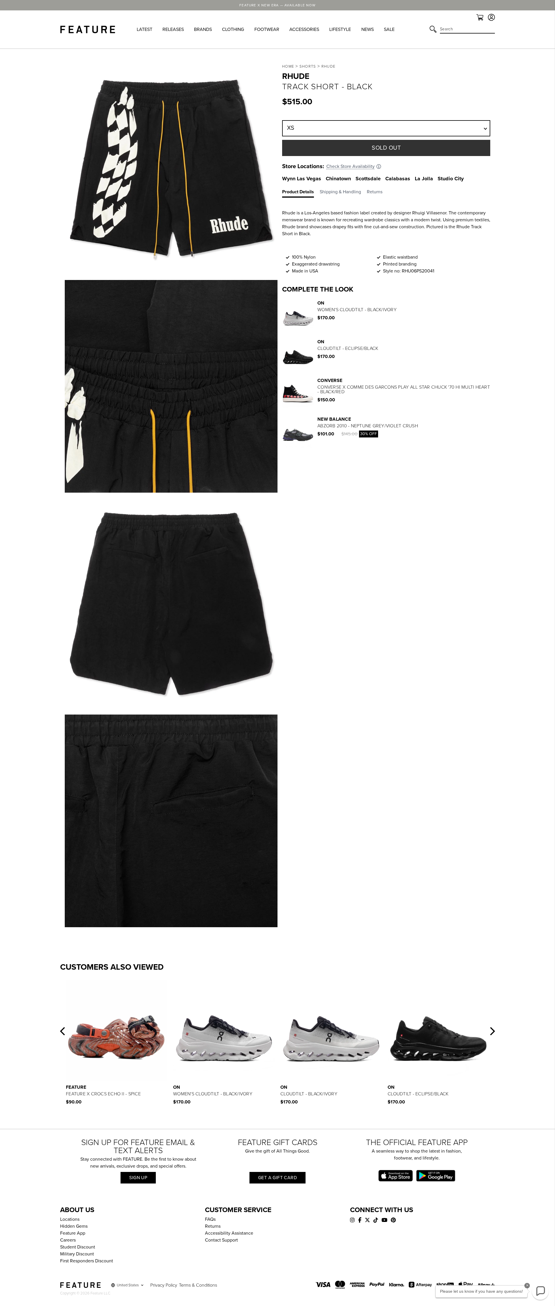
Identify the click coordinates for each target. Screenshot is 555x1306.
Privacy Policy (163, 1285)
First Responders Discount (86, 1261)
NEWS (367, 29)
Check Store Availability (350, 166)
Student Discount (77, 1247)
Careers (68, 1240)
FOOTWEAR (266, 29)
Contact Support (221, 1240)
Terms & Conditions (198, 1285)
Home (288, 66)
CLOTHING (233, 29)
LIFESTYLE (340, 29)
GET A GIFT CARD (277, 1178)
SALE (389, 29)
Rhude (328, 66)
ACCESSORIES (304, 29)
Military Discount (77, 1254)
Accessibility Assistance (229, 1233)
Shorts (307, 66)
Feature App (72, 1233)
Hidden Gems (74, 1226)
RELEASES (173, 29)
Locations (69, 1219)
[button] (62, 1031)
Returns (213, 1226)
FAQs (210, 1219)
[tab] (301, 193)
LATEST (144, 29)
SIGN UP (138, 1178)
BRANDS (203, 29)
